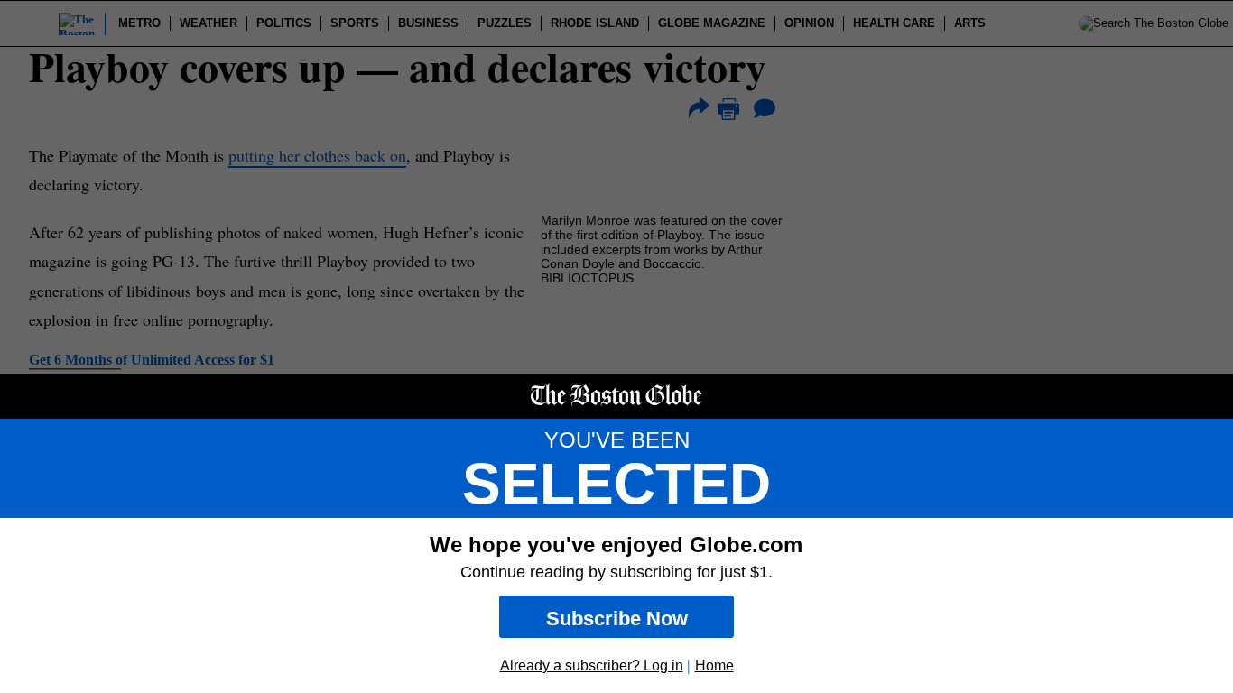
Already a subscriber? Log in (591, 665)
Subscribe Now (617, 618)
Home (714, 665)
